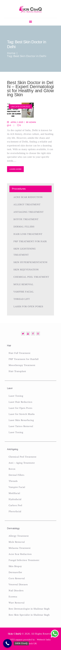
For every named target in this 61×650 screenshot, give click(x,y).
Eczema (13, 596)
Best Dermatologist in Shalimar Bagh (29, 608)
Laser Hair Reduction (20, 402)
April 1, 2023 (17, 122)
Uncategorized (20, 106)
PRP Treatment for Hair (30, 241)
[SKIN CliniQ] (7, 643)
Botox (12, 469)
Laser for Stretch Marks (22, 414)
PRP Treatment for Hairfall (23, 359)
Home (11, 53)
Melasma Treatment (20, 548)
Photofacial (15, 511)
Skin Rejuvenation (26, 269)
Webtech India (44, 639)
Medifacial (14, 493)
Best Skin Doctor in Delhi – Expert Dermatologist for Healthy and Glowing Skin (30, 89)
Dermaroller (15, 572)
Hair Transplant (17, 371)
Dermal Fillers (23, 226)
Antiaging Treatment (28, 212)
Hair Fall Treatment (19, 353)
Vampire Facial (23, 291)
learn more (15, 169)
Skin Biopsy (15, 566)
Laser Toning (16, 396)
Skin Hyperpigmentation (30, 262)
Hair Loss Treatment (27, 234)
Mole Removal (23, 284)
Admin (32, 122)
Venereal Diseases (18, 584)
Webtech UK (31, 643)
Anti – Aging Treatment (22, 463)
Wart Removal (16, 602)
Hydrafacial (15, 499)
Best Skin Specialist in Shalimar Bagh (29, 615)
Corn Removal (17, 578)
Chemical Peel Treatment (31, 277)
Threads (13, 481)
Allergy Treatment (27, 204)
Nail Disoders (16, 590)
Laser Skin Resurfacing (21, 420)
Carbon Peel (15, 505)
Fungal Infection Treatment (24, 560)
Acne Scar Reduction (28, 197)
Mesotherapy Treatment (22, 365)
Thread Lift (21, 299)
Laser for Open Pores (28, 306)
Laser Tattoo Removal (21, 426)
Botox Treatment (25, 219)
